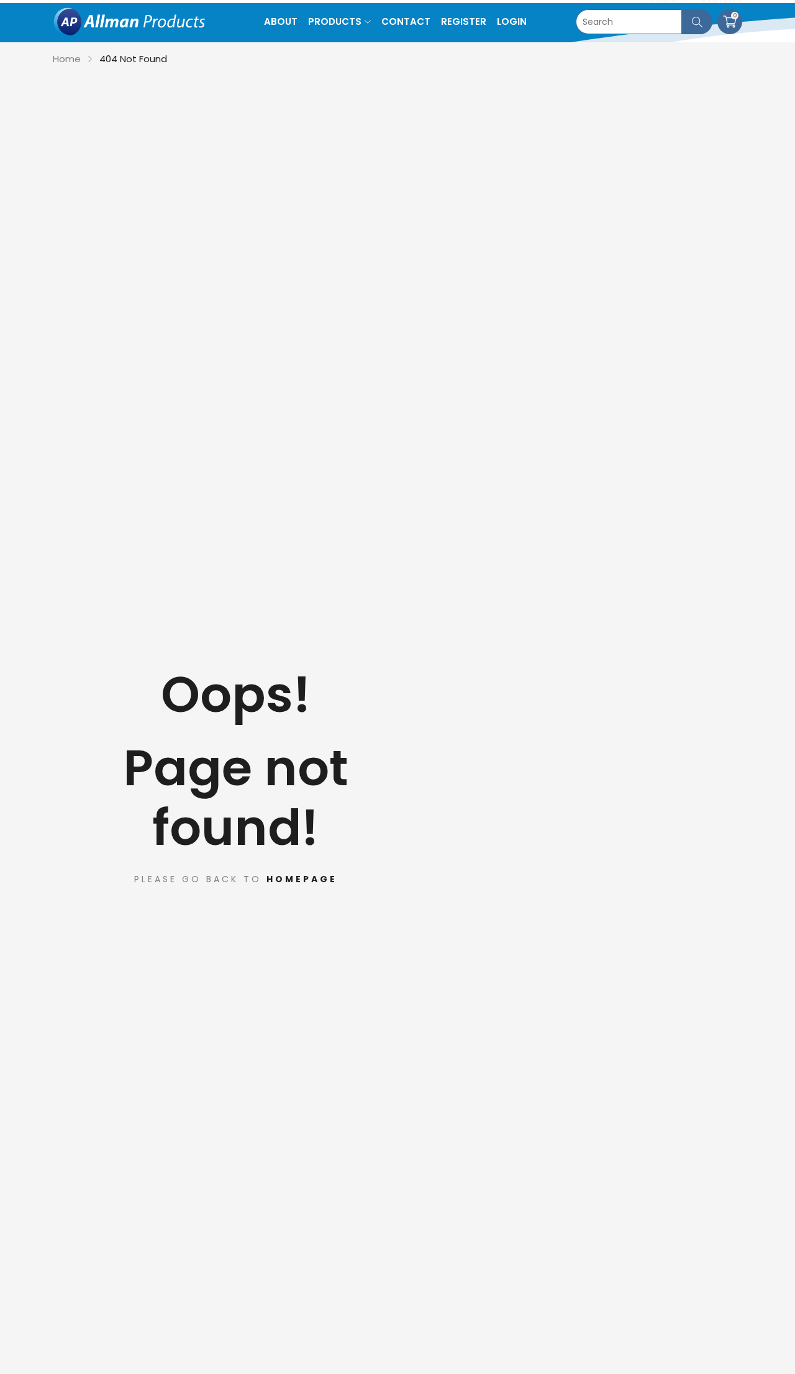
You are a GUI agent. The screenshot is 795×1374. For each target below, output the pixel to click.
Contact (405, 21)
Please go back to (235, 879)
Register (463, 21)
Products (334, 21)
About (281, 21)
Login (512, 21)
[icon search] (696, 21)
